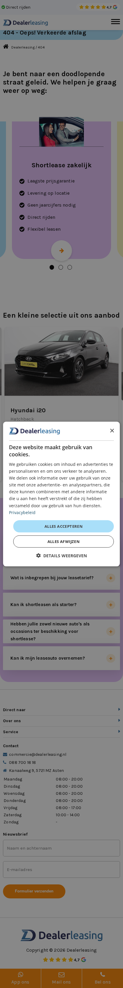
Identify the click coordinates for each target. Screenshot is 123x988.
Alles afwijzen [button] (63, 541)
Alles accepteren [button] (63, 526)
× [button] (112, 430)
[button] (61, 555)
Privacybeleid (22, 512)
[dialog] (61, 494)
